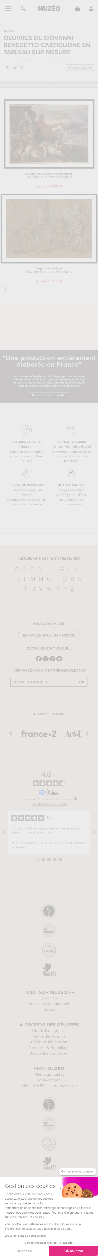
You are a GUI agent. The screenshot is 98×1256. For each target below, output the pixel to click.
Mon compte (49, 1080)
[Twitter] (59, 660)
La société (49, 998)
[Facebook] (38, 660)
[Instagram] (45, 660)
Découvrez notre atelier (49, 395)
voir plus (46, 832)
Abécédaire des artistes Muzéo (49, 558)
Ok (82, 682)
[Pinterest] (52, 660)
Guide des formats (49, 1036)
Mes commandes (49, 1074)
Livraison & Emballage (49, 1048)
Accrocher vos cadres (49, 1053)
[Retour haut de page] (5, 290)
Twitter (14, 67)
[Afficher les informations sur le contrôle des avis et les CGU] (76, 799)
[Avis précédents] (3, 832)
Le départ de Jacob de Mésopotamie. (49, 176)
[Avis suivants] (94, 832)
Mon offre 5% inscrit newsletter (49, 1086)
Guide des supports (49, 1031)
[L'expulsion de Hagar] (49, 262)
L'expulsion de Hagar (49, 270)
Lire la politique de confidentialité (26, 1235)
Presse (49, 1010)
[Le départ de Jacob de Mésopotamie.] (49, 167)
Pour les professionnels (49, 1004)
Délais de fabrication (49, 1042)
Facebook (7, 67)
